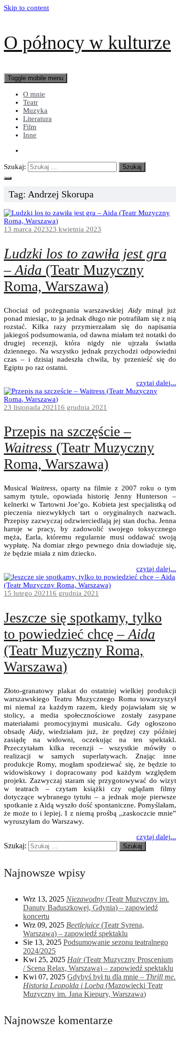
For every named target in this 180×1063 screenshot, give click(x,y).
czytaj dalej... (156, 383)
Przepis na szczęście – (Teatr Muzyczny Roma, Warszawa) (79, 447)
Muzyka (35, 110)
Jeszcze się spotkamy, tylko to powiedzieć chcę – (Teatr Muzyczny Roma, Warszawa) (83, 642)
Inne (29, 135)
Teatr (30, 102)
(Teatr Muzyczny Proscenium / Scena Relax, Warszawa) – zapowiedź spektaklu (98, 963)
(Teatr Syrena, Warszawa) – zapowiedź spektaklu (83, 929)
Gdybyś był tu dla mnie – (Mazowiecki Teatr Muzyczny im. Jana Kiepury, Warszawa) (99, 985)
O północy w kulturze (87, 42)
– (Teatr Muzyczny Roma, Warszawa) (85, 269)
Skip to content (26, 8)
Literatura (37, 118)
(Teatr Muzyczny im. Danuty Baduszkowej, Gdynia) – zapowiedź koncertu (96, 907)
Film (29, 127)
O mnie (34, 94)
